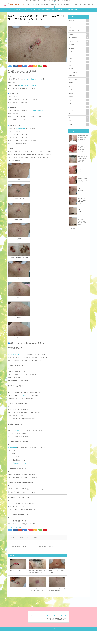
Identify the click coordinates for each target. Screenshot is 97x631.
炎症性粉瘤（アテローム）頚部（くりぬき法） (57, 571)
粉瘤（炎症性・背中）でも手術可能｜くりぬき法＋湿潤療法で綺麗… (37, 589)
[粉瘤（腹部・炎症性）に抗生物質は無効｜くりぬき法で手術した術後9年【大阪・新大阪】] (73, 221)
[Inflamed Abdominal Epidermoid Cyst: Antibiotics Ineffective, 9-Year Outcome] (73, 211)
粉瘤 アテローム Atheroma (19, 22)
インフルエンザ (78, 110)
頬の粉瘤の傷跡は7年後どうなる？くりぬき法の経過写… (83, 137)
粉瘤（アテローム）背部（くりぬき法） (18, 571)
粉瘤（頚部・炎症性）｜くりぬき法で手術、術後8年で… (82, 200)
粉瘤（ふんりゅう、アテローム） (16, 354)
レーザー (78, 89)
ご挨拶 (78, 27)
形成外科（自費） (77, 4)
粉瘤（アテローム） (24, 85)
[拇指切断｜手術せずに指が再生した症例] (73, 180)
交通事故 (78, 93)
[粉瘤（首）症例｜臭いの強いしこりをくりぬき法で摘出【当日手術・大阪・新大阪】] (73, 148)
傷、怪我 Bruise (78, 44)
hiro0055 (16, 537)
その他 (84, 4)
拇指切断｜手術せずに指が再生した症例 (82, 179)
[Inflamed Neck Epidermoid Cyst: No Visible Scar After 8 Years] (73, 190)
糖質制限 (78, 82)
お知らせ (35, 4)
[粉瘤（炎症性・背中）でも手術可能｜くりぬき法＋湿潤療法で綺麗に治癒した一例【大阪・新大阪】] (37, 582)
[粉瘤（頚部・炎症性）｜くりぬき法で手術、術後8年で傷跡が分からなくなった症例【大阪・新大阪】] (73, 201)
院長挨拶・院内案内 (43, 4)
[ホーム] (7, 9)
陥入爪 (78, 62)
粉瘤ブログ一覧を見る (15, 527)
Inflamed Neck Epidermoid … (81, 189)
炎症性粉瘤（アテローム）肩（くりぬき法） (18, 589)
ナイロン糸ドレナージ (78, 72)
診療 (78, 117)
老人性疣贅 (78, 20)
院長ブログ (90, 4)
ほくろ (78, 58)
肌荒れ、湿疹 (78, 75)
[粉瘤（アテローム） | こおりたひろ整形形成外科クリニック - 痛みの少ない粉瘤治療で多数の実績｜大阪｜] (13, 5)
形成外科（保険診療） (66, 4)
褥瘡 (78, 65)
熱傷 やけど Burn (78, 41)
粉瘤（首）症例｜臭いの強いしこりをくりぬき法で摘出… (82, 147)
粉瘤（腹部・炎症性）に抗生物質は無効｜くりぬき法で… (82, 221)
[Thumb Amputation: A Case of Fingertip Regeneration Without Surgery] (73, 169)
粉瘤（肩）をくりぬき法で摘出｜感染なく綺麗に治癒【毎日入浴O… (57, 589)
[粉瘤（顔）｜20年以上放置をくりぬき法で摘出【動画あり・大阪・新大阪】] (37, 564)
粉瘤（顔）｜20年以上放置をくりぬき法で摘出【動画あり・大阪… (37, 571)
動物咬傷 (78, 68)
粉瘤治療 (51, 4)
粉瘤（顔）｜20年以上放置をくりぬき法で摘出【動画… (82, 158)
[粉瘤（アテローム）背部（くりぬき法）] (18, 564)
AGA (78, 103)
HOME (29, 4)
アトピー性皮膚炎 (78, 79)
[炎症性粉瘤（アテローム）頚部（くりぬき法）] (57, 564)
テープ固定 (78, 48)
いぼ (78, 55)
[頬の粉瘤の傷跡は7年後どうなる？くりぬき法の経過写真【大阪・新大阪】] (73, 138)
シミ (78, 23)
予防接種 (78, 96)
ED (78, 107)
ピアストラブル (78, 124)
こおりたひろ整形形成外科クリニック (33, 79)
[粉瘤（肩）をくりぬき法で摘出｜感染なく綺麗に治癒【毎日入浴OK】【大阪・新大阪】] (57, 582)
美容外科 (78, 100)
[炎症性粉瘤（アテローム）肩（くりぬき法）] (18, 582)
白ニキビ (78, 51)
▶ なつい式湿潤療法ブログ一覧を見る (18, 463)
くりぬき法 (27, 22)
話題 (78, 120)
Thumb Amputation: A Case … (83, 168)
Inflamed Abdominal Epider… (82, 210)
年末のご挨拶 (72, 228)
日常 (78, 113)
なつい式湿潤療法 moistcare (78, 37)
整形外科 (57, 4)
